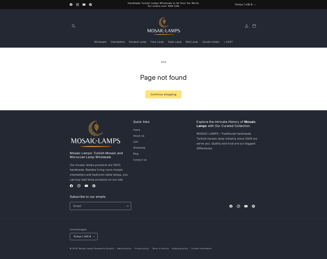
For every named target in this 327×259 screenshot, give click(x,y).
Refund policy (124, 248)
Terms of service (160, 248)
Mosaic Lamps (86, 248)
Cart (135, 141)
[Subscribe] (127, 206)
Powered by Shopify (104, 248)
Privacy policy (142, 248)
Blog (135, 153)
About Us (138, 135)
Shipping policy (180, 248)
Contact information (201, 248)
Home (136, 129)
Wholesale (139, 147)
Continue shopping (163, 94)
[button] (73, 26)
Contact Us (140, 159)
